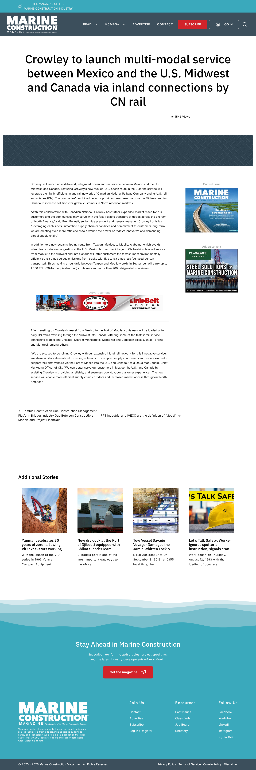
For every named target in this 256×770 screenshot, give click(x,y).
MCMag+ (112, 24)
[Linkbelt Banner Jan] (99, 310)
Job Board (182, 724)
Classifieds (183, 718)
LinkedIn (224, 724)
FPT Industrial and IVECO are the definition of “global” (138, 415)
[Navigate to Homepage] (32, 24)
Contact (165, 24)
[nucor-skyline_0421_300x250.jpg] (211, 291)
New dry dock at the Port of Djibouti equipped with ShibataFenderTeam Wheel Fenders (98, 547)
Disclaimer (231, 764)
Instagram (225, 731)
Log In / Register (141, 731)
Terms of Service (190, 764)
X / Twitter (226, 737)
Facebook (225, 712)
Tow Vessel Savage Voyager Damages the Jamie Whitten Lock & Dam (151, 547)
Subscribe (192, 24)
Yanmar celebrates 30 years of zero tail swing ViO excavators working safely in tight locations (42, 547)
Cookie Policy (212, 764)
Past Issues (183, 712)
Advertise (141, 24)
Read (87, 24)
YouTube (225, 718)
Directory (181, 731)
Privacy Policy (166, 764)
